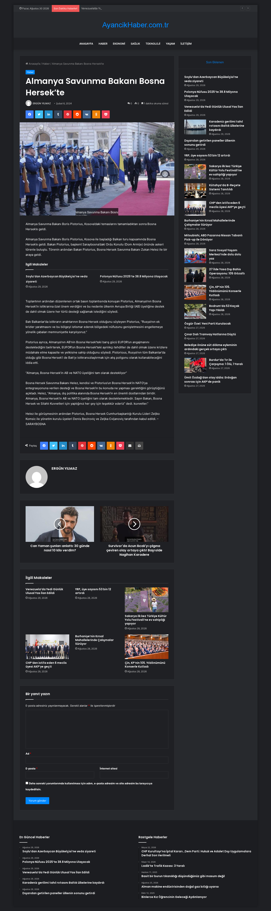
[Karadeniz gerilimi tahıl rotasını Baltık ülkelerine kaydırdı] (195, 127)
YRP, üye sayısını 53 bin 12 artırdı (93, 591)
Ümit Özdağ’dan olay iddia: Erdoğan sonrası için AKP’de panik (210, 380)
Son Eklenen (215, 62)
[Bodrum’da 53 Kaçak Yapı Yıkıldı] (195, 311)
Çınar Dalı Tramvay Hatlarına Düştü (210, 334)
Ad (28, 753)
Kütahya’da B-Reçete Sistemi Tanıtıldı (224, 187)
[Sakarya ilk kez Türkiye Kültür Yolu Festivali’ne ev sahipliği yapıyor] (146, 599)
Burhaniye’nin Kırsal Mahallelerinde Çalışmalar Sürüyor (94, 640)
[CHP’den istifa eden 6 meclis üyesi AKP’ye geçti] (47, 646)
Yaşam (170, 43)
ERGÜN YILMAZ (42, 103)
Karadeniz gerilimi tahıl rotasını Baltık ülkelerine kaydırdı (226, 126)
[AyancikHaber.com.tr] (135, 25)
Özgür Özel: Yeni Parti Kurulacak (207, 324)
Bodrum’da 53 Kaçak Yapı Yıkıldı (224, 308)
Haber (103, 43)
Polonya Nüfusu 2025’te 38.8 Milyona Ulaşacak (134, 276)
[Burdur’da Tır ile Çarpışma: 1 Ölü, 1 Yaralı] (195, 365)
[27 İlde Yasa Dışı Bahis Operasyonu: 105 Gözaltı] (195, 274)
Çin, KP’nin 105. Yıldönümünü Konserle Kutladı (145, 665)
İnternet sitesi (108, 768)
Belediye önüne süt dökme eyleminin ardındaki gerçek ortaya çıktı (210, 347)
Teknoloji (153, 43)
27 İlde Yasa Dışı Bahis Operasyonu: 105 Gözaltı (227, 271)
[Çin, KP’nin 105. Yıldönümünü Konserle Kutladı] (146, 646)
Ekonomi (119, 43)
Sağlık (135, 43)
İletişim (186, 43)
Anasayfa (86, 43)
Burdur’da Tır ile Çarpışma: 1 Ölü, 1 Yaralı (226, 362)
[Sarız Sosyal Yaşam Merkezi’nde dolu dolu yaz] (195, 255)
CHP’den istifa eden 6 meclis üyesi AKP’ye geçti (46, 665)
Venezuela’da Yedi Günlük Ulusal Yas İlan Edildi (110, 8)
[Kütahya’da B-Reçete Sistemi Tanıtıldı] (195, 190)
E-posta (31, 768)
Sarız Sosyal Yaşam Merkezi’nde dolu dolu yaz (225, 254)
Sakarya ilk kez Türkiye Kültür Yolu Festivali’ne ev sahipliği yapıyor (146, 620)
